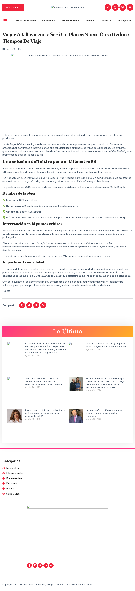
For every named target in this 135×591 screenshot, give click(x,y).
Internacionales (70, 20)
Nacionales (48, 20)
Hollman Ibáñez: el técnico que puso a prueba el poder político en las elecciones (105, 413)
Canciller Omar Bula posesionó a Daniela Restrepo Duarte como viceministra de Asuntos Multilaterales (44, 381)
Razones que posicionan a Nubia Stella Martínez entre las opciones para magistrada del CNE (45, 413)
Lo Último (67, 331)
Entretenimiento (26, 20)
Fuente (6, 290)
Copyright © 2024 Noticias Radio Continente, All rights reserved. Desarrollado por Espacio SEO (48, 584)
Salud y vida (124, 20)
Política (89, 20)
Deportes (106, 20)
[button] (22, 305)
